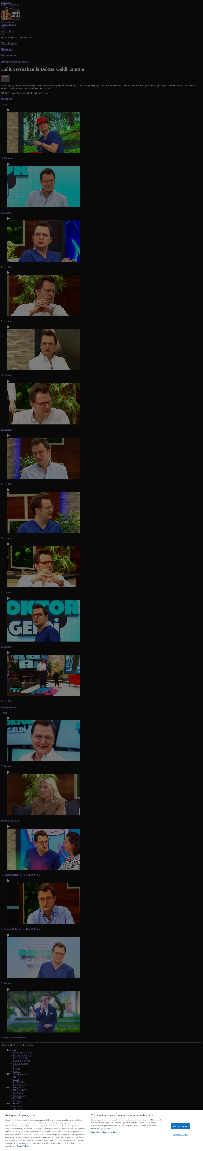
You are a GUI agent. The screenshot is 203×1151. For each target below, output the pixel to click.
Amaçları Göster (180, 1135)
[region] (101, 1130)
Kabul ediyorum (180, 1126)
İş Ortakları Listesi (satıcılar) (104, 1132)
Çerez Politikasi (23, 1146)
